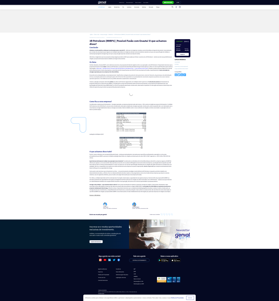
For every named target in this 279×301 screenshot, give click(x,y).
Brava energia (104, 34)
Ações (109, 7)
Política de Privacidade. (177, 298)
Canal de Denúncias (103, 280)
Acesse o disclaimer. (95, 195)
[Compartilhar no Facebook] (184, 74)
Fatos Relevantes (120, 272)
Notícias (144, 7)
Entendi (190, 298)
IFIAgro (158, 7)
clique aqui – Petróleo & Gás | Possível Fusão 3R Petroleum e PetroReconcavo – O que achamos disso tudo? (122, 68)
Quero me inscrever (96, 241)
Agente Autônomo (102, 269)
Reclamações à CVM (138, 281)
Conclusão (177, 62)
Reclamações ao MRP (139, 284)
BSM (135, 271)
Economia (136, 7)
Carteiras (129, 7)
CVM (135, 274)
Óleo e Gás (96, 34)
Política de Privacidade (103, 274)
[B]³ (135, 269)
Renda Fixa (116, 7)
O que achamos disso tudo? (181, 68)
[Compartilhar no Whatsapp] (176, 74)
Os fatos (177, 64)
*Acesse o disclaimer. (102, 290)
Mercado (151, 7)
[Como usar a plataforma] (180, 7)
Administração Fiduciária (122, 274)
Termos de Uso (101, 277)
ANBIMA (136, 276)
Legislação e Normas (121, 277)
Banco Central (137, 279)
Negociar (182, 54)
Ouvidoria (118, 269)
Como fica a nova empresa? (181, 66)
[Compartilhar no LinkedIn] (181, 74)
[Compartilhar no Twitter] (179, 74)
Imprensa (100, 272)
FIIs (123, 7)
